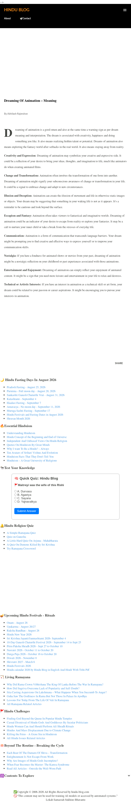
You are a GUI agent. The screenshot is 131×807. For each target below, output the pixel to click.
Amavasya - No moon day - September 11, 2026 (33, 407)
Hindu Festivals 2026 (19, 666)
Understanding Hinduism (21, 433)
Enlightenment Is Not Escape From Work (30, 757)
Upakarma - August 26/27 (21, 626)
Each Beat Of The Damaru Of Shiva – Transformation (37, 753)
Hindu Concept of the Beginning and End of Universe (37, 437)
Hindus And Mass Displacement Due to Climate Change (38, 730)
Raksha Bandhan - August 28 (23, 630)
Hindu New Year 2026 (19, 634)
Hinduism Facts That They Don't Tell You (30, 456)
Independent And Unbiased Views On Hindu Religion (37, 441)
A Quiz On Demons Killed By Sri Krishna (31, 544)
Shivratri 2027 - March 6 (21, 662)
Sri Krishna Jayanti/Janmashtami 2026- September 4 (36, 638)
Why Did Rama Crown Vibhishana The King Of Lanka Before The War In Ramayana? (55, 684)
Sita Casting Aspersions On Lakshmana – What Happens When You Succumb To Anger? (57, 692)
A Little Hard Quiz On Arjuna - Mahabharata (32, 540)
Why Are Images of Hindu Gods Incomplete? (32, 760)
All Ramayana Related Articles (24, 704)
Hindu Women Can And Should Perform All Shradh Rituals (40, 726)
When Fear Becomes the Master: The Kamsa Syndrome (38, 764)
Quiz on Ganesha (16, 537)
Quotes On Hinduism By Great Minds (28, 445)
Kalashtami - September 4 (21, 399)
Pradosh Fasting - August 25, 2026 (26, 387)
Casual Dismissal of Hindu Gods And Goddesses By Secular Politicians (47, 722)
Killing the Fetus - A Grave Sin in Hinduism (32, 734)
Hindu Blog (16, 10)
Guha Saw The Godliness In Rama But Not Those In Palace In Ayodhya (47, 696)
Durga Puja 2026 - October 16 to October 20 (31, 654)
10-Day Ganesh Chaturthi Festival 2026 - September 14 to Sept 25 (44, 642)
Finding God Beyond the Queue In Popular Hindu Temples (39, 718)
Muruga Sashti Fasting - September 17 (28, 411)
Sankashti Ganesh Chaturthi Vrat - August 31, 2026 (35, 395)
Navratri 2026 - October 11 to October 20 (30, 650)
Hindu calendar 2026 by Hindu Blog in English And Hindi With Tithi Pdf (48, 670)
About (7, 18)
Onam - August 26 (17, 623)
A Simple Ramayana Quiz (21, 533)
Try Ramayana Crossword (21, 548)
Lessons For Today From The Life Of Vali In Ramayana (38, 700)
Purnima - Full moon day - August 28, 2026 (31, 391)
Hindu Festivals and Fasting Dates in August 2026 (35, 414)
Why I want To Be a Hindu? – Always (28, 449)
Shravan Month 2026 (18, 418)
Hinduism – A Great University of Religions (32, 460)
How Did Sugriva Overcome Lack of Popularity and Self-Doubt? (43, 688)
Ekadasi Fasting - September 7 (24, 403)
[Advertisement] (65, 56)
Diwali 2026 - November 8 (22, 658)
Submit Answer (26, 511)
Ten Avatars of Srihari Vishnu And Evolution (32, 452)
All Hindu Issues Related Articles (26, 738)
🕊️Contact (25, 18)
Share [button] (119, 363)
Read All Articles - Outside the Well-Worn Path (34, 768)
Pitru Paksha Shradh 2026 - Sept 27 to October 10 (34, 646)
